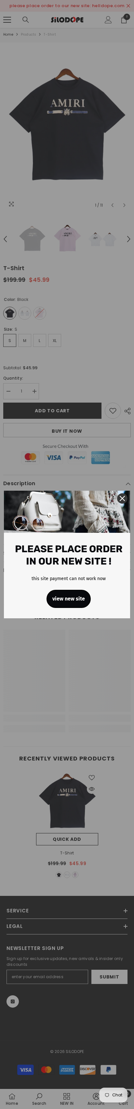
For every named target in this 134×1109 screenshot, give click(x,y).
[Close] (122, 498)
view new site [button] (68, 599)
